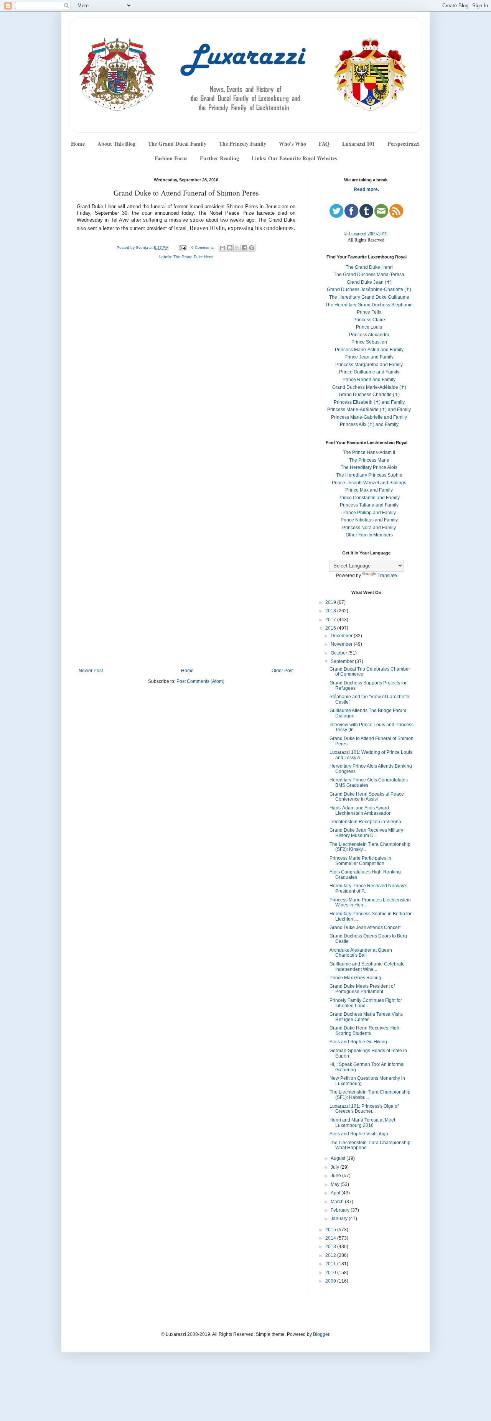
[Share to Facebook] (244, 248)
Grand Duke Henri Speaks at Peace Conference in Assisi (367, 797)
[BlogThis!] (230, 248)
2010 (331, 1272)
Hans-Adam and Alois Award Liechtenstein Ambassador (360, 811)
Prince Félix (369, 312)
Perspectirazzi (403, 144)
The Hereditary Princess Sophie (369, 475)
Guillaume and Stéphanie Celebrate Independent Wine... (367, 967)
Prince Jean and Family (369, 357)
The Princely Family (242, 144)
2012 (331, 1255)
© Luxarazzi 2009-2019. (366, 234)
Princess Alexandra (369, 334)
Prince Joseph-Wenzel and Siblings (369, 482)
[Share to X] (237, 248)
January (340, 1218)
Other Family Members (369, 535)
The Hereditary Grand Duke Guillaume (369, 297)
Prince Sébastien (369, 342)
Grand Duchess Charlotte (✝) (369, 394)
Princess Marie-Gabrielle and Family (369, 417)
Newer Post (91, 670)
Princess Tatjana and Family (369, 505)
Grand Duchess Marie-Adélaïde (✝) (369, 387)
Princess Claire (369, 319)
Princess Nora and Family (369, 527)
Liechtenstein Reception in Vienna (365, 821)
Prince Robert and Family (369, 379)
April (336, 1193)
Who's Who (292, 144)
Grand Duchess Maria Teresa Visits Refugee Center (366, 1017)
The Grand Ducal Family (177, 144)
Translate (387, 575)
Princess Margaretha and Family (369, 364)
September (343, 661)
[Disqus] (186, 368)
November (342, 644)
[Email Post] (183, 247)
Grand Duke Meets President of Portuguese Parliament (362, 989)
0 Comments (202, 247)
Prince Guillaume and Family (369, 372)
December (342, 635)
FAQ (324, 144)
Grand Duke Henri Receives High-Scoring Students (365, 1031)
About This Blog (116, 144)
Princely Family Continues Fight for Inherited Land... (366, 1003)
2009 (331, 1281)
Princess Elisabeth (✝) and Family (369, 402)
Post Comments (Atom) (200, 681)
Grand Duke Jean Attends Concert (365, 927)
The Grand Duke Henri (193, 257)
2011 (331, 1263)
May (336, 1184)
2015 (331, 1229)
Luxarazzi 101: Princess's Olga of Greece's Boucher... (364, 1109)
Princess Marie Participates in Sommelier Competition (360, 861)
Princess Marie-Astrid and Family (369, 349)
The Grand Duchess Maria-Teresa (369, 274)
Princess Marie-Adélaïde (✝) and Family (369, 409)
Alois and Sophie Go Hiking (358, 1041)
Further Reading (219, 158)
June (336, 1175)
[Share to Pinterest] (251, 248)
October (339, 653)
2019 (331, 602)
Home (78, 144)
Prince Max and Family (369, 490)
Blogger (321, 1334)
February (341, 1210)
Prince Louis (369, 327)
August (338, 1158)
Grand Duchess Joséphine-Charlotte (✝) (369, 289)
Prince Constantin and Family (369, 497)
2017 (331, 619)
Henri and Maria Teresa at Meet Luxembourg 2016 (362, 1123)
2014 (331, 1238)
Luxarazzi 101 (358, 144)
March (338, 1201)
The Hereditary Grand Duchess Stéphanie (369, 305)
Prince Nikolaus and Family (369, 520)
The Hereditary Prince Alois (369, 467)
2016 (331, 628)
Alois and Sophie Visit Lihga (359, 1134)
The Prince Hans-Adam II (369, 452)
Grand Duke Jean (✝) (369, 282)
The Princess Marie (369, 460)
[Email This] (222, 248)
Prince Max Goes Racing (355, 977)
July (335, 1167)
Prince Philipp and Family (369, 512)
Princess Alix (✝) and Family (369, 424)
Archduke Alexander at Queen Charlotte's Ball (361, 953)
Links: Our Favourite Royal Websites (294, 158)
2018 (331, 611)
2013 (331, 1246)
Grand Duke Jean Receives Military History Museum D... (366, 833)
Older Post (282, 670)
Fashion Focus (171, 158)
